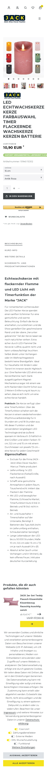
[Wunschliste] (33, 7)
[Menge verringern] (18, 188)
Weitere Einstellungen (23, 747)
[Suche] (25, 7)
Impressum (10, 712)
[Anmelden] (9, 8)
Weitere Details (15, 256)
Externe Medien (24, 736)
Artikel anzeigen (32, 624)
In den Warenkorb (20, 196)
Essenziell (24, 729)
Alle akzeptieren (24, 763)
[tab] (13, 244)
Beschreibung (13, 244)
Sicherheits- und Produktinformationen (20, 265)
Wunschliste (16, 217)
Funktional (24, 743)
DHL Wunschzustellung (24, 740)
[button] (23, 208)
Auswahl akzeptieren (23, 755)
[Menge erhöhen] (14, 188)
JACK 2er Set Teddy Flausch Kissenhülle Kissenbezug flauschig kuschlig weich (31, 602)
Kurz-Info (11, 250)
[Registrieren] (18, 8)
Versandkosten (26, 224)
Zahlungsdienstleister (24, 733)
